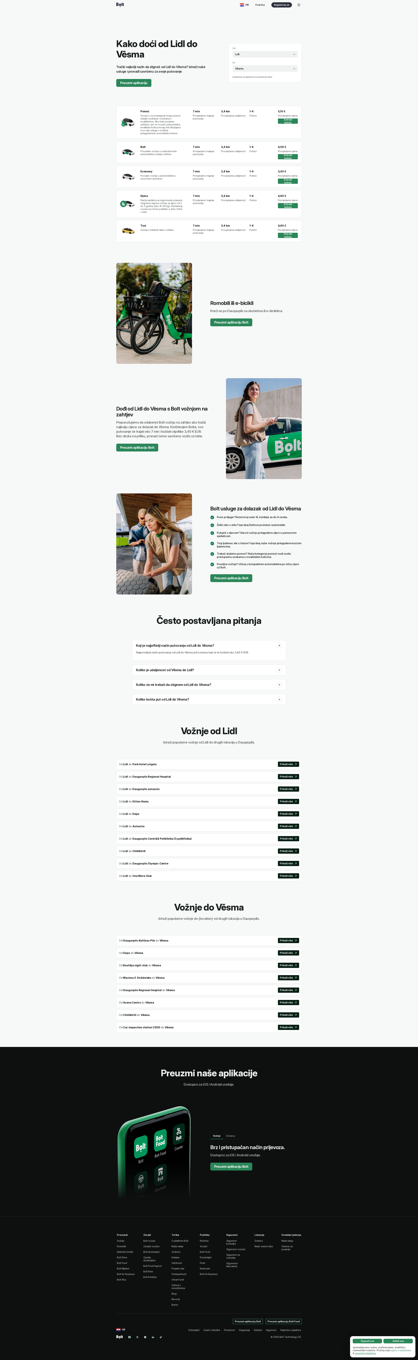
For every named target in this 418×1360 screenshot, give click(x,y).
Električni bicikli (125, 1251)
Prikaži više (286, 764)
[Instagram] (145, 1337)
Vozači (203, 1246)
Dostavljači (205, 1257)
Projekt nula (178, 1268)
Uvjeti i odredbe (211, 1330)
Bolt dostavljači (151, 1251)
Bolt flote (148, 1271)
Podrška (260, 4)
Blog (174, 1293)
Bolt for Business (126, 1274)
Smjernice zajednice (290, 1330)
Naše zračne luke (264, 1246)
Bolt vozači (149, 1240)
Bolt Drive (122, 1257)
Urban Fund (178, 1279)
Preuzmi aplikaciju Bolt (231, 322)
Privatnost (229, 1330)
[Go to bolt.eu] (120, 5)
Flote (202, 1263)
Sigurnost (271, 1330)
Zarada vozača (151, 1246)
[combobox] (265, 54)
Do (234, 62)
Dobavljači (194, 1330)
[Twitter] (137, 1337)
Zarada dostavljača (149, 1259)
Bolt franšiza (150, 1277)
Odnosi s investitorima (178, 1286)
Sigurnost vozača (235, 1249)
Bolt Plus (121, 1279)
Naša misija (177, 1246)
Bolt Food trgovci (152, 1266)
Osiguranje (244, 1330)
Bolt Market (123, 1268)
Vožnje (120, 1240)
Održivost (177, 1263)
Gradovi (259, 1240)
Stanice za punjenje (287, 1248)
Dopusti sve (367, 1341)
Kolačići (258, 1330)
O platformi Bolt (180, 1240)
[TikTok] (160, 1337)
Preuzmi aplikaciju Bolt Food (283, 1321)
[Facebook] (129, 1337)
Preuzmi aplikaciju (133, 83)
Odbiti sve (398, 1341)
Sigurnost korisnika (231, 1242)
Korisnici (204, 1240)
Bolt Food (122, 1263)
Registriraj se (281, 4)
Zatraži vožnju (288, 121)
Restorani (205, 1268)
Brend (175, 1304)
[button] (279, 645)
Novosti (176, 1299)
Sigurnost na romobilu (233, 1256)
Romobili (121, 1246)
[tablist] (224, 1136)
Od (234, 48)
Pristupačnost (179, 1274)
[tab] (216, 1136)
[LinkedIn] (153, 1337)
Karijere (175, 1257)
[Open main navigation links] (299, 5)
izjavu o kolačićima (401, 1350)
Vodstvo (176, 1251)
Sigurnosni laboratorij (232, 1265)
